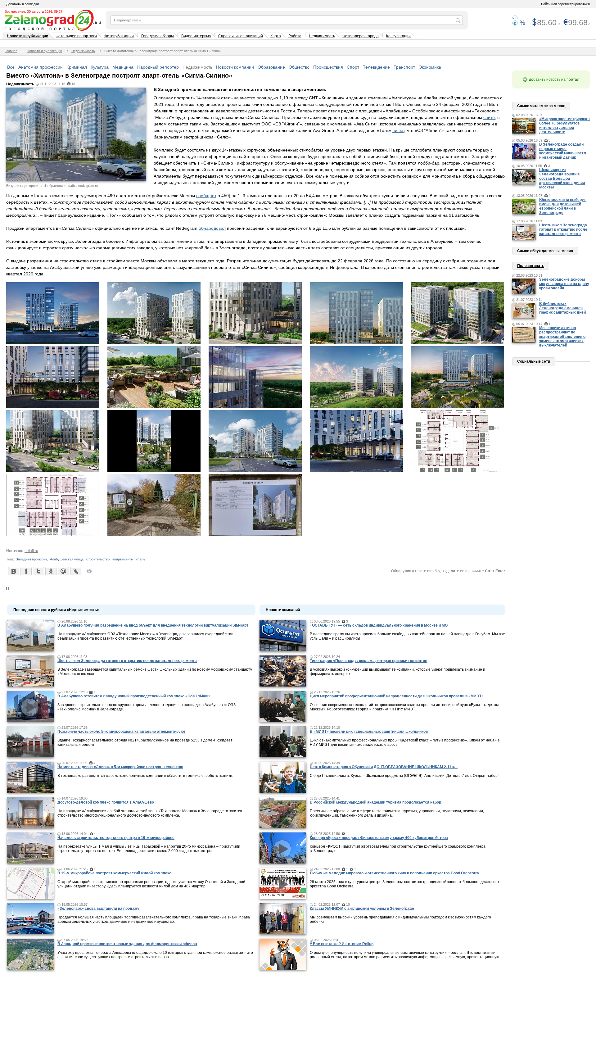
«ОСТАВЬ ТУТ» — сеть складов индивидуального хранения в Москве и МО (379, 625)
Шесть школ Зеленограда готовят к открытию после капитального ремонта (127, 661)
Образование (271, 67)
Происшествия (328, 67)
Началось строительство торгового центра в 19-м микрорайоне (115, 838)
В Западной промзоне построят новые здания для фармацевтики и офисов (127, 944)
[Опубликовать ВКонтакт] (13, 571)
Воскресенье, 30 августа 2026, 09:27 (33, 11)
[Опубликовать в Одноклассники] (50, 571)
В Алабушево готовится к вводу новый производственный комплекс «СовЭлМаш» (133, 696)
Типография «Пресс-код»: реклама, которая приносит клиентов (368, 661)
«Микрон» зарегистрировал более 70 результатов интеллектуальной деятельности (564, 125)
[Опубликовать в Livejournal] (75, 571)
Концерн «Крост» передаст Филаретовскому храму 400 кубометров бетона (379, 838)
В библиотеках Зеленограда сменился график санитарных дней (562, 308)
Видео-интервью (196, 36)
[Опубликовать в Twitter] (38, 571)
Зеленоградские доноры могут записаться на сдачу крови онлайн (564, 283)
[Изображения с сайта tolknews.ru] (356, 406)
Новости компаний (235, 67)
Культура (100, 67)
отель (140, 559)
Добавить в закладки (22, 4)
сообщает (206, 195)
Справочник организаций (240, 36)
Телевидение (376, 67)
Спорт (353, 67)
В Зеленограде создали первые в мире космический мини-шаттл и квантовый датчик (562, 151)
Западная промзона (31, 559)
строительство (98, 559)
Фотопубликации (119, 36)
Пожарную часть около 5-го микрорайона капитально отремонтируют (121, 731)
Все (11, 67)
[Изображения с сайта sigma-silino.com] (52, 342)
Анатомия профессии (40, 67)
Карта (275, 36)
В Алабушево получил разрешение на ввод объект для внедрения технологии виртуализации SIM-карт (152, 625)
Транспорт (404, 67)
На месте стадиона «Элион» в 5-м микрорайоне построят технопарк (120, 767)
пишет (398, 130)
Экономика (430, 67)
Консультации (398, 36)
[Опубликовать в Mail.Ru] (63, 571)
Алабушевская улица (67, 559)
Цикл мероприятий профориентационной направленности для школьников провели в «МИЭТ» (397, 696)
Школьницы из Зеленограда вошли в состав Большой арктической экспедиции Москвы (562, 178)
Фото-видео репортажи (76, 36)
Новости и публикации (27, 36)
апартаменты (122, 559)
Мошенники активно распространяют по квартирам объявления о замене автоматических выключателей (562, 336)
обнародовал (212, 228)
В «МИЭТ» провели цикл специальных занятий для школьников (369, 731)
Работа (294, 36)
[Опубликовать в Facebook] (26, 571)
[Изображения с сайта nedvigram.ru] (154, 470)
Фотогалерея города (360, 36)
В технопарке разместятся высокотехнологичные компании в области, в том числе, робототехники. (145, 775)
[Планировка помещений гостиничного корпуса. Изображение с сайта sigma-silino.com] (457, 470)
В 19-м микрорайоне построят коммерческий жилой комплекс (114, 873)
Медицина (122, 67)
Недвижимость (322, 36)
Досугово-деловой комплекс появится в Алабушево (105, 802)
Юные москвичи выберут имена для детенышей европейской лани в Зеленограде (562, 206)
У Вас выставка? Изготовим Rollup (341, 944)
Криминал (76, 67)
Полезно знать (530, 266)
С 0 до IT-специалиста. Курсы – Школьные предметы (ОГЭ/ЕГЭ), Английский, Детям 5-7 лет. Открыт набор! (404, 775)
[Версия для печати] (89, 573)
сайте (489, 117)
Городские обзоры (157, 36)
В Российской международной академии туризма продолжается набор (375, 802)
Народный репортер (158, 67)
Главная (11, 51)
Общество (299, 67)
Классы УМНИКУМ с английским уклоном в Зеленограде (362, 908)
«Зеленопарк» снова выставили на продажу (98, 908)
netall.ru (31, 551)
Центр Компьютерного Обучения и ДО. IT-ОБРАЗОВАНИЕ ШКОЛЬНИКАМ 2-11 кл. (384, 767)
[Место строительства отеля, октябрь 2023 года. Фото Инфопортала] (154, 534)
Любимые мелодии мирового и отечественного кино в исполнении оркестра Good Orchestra (394, 873)
